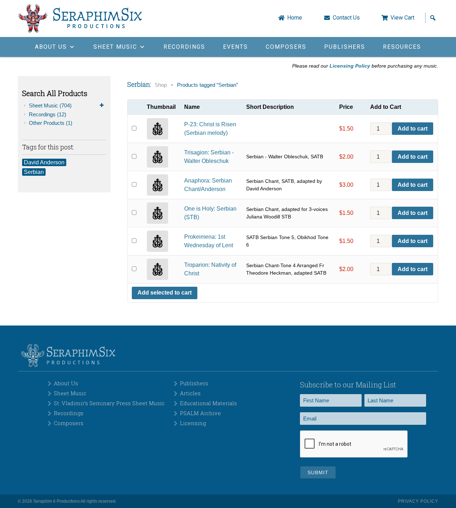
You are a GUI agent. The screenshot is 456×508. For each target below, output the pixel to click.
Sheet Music (50, 105)
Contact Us (346, 18)
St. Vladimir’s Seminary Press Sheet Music (109, 403)
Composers (286, 46)
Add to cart (413, 129)
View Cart (402, 18)
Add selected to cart (165, 293)
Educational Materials (208, 403)
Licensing (193, 423)
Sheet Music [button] (115, 46)
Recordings (184, 46)
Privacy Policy (418, 501)
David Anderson (44, 162)
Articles (190, 393)
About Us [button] (51, 46)
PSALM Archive (200, 413)
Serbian (34, 172)
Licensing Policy (350, 66)
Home (294, 18)
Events (235, 46)
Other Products (50, 123)
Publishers (344, 46)
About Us (66, 383)
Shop (161, 85)
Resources (402, 46)
